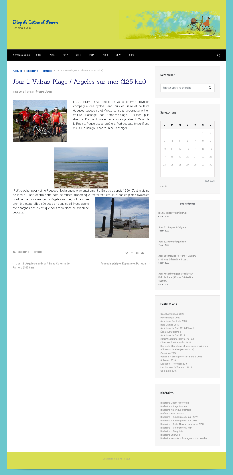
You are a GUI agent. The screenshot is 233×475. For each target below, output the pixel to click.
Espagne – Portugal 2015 (173, 363)
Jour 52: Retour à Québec (172, 241)
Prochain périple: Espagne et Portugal (124, 263)
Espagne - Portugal (39, 71)
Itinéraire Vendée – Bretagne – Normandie (183, 438)
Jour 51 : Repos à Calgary (172, 227)
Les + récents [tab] (187, 203)
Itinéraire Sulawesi (170, 434)
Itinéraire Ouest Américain (174, 402)
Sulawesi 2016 (168, 360)
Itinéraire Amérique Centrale (175, 409)
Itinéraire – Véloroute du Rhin (176, 427)
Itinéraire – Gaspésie (171, 431)
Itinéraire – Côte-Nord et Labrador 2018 (182, 424)
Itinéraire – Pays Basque (173, 406)
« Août (163, 186)
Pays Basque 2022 (170, 317)
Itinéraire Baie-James (172, 413)
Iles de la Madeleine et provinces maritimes (184, 346)
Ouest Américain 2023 (172, 314)
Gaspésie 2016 (168, 353)
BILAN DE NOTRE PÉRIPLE (172, 213)
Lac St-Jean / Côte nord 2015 (176, 367)
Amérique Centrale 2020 (173, 321)
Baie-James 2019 (169, 324)
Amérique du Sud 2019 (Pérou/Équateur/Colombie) (177, 330)
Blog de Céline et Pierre (35, 22)
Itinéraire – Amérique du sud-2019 (179, 417)
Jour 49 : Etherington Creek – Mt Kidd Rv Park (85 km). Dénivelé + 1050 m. (175, 277)
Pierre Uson (44, 91)
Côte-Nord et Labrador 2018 (175, 342)
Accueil (18, 71)
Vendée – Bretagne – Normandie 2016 (181, 356)
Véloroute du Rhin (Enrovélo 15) (177, 349)
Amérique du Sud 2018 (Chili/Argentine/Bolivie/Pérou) (177, 337)
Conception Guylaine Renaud (116, 459)
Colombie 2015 (168, 370)
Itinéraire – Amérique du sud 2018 (178, 420)
